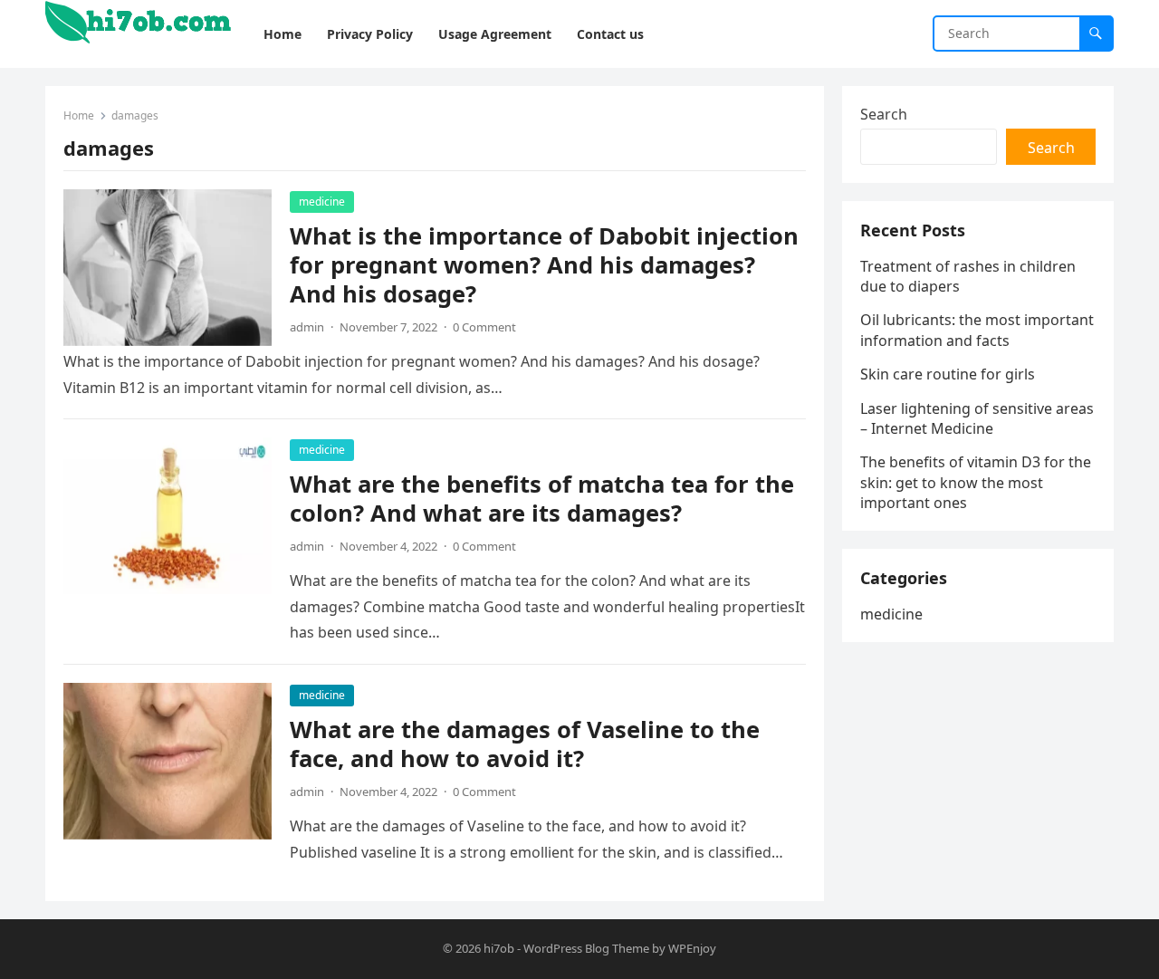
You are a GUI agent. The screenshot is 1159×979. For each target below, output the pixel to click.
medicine (322, 201)
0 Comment (484, 327)
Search (883, 114)
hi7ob (499, 948)
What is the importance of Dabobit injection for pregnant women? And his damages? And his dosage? (544, 265)
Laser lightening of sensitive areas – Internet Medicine (977, 418)
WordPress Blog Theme (586, 948)
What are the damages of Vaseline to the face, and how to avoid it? (525, 744)
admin (307, 327)
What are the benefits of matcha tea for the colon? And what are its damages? (542, 498)
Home (78, 115)
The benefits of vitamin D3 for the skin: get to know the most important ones (975, 482)
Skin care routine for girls (947, 374)
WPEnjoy (692, 948)
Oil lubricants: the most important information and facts (977, 330)
